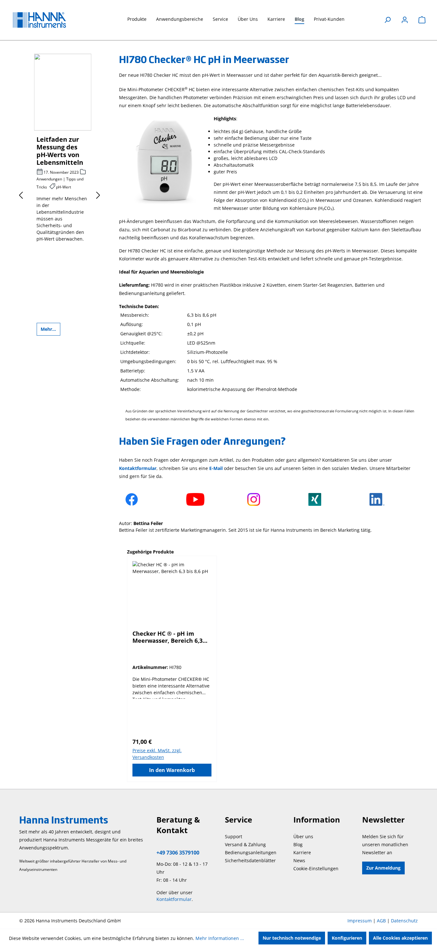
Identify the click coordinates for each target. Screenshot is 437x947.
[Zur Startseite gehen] (45, 20)
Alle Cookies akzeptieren (400, 938)
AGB (381, 921)
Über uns (303, 836)
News (299, 860)
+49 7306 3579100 (177, 852)
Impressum (359, 921)
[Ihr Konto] (405, 19)
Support (233, 836)
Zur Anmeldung (383, 868)
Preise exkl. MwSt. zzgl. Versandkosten (157, 753)
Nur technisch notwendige (292, 938)
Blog (298, 844)
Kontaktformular (174, 899)
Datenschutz (404, 921)
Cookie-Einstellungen (315, 868)
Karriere (302, 852)
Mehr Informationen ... (219, 938)
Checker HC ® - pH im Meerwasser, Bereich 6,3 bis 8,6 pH (167, 637)
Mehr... (48, 329)
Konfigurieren (347, 938)
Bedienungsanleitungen (250, 852)
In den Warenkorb (172, 770)
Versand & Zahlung (245, 844)
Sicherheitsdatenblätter (250, 860)
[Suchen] (387, 19)
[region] (272, 665)
